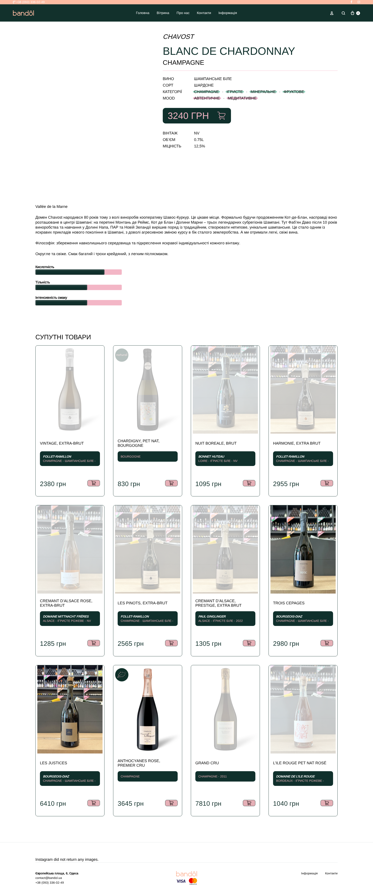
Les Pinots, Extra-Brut (143, 603)
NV (196, 133)
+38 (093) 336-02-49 (30, 2)
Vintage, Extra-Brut (62, 443)
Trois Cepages (289, 603)
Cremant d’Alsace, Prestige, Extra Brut (218, 603)
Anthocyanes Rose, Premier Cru (139, 763)
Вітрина (163, 13)
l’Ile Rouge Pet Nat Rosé (299, 763)
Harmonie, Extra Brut (297, 443)
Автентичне (207, 98)
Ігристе (235, 92)
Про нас (183, 13)
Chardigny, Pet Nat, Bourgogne (139, 443)
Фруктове (294, 92)
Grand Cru (207, 763)
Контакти (204, 13)
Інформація (227, 13)
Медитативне (242, 98)
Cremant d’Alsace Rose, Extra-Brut (66, 603)
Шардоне (204, 85)
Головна (142, 13)
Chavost (178, 36)
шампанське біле (213, 79)
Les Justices (53, 763)
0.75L (199, 139)
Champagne (206, 92)
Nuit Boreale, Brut (216, 443)
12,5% (199, 146)
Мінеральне (263, 92)
